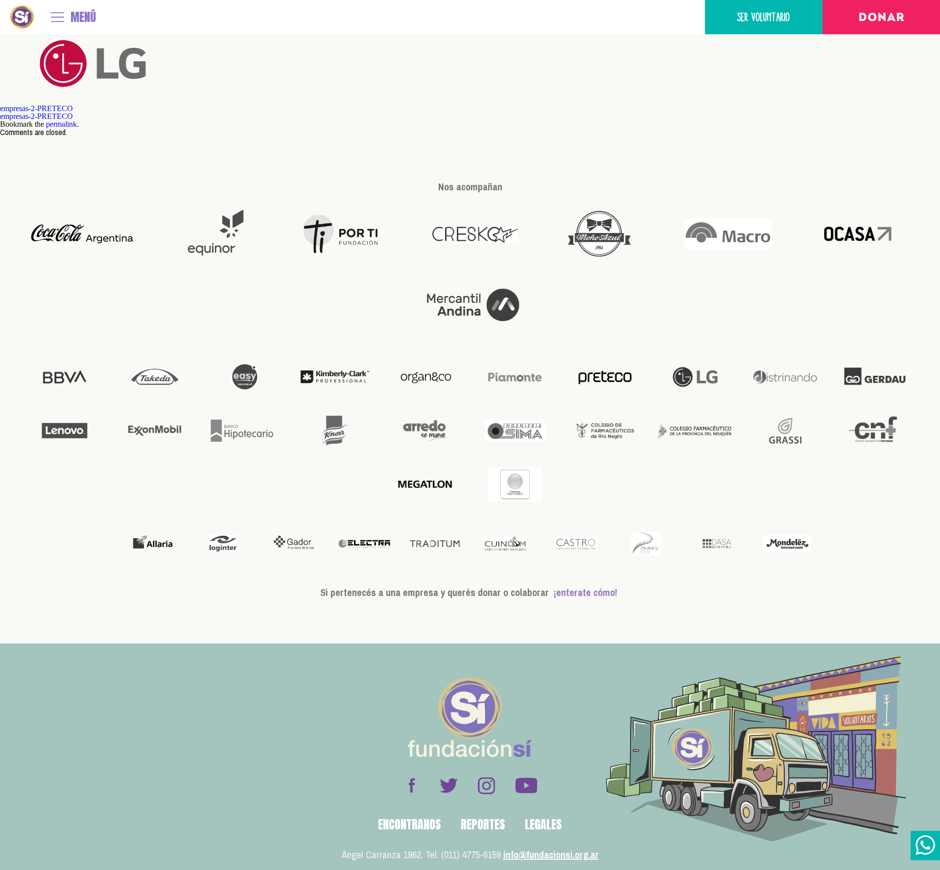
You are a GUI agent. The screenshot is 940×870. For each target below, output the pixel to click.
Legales (543, 824)
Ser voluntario (763, 17)
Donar (881, 18)
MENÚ (83, 17)
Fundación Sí (22, 17)
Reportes (483, 824)
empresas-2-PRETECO (36, 108)
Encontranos (409, 824)
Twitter (449, 785)
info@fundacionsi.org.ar (551, 854)
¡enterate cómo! (585, 592)
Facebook (412, 785)
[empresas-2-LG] (93, 100)
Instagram (486, 785)
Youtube (526, 785)
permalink (61, 124)
